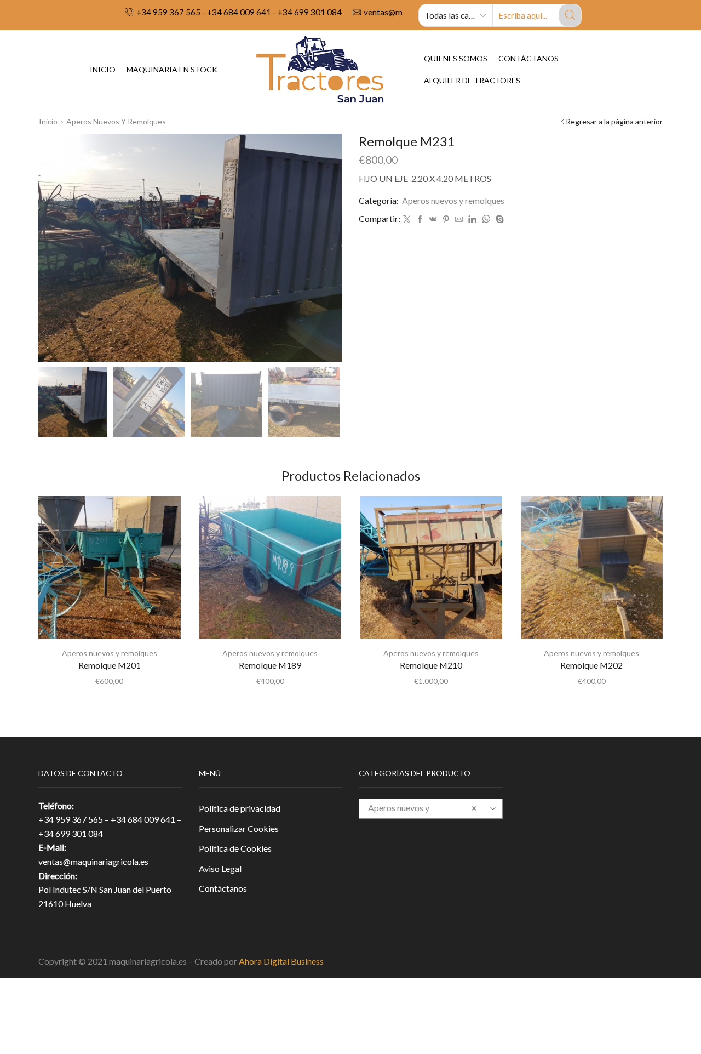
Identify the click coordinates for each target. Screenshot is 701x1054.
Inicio (103, 69)
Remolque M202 (591, 665)
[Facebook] (420, 219)
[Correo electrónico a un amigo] (459, 219)
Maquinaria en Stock (172, 69)
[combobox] (431, 809)
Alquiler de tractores (472, 80)
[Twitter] (406, 219)
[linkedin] (472, 219)
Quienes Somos (455, 58)
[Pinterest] (446, 219)
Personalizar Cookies (239, 828)
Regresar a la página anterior (614, 121)
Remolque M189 (270, 665)
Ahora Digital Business (281, 961)
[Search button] (570, 15)
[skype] (498, 219)
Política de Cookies (235, 848)
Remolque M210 (431, 665)
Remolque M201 (109, 665)
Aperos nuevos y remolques (116, 121)
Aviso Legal (220, 868)
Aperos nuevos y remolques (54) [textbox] (422, 816)
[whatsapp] (486, 219)
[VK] (433, 219)
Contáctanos (528, 58)
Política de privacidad (239, 808)
